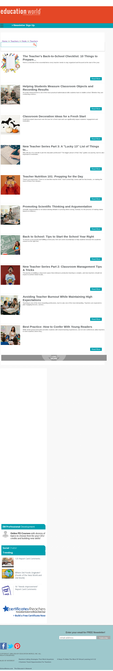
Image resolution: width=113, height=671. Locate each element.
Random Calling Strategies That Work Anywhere (36, 659)
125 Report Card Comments (27, 558)
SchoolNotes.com (6, 668)
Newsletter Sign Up (24, 25)
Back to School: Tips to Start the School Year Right (58, 236)
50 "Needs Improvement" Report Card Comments (26, 588)
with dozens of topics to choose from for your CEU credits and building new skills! (27, 536)
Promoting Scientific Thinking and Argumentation (57, 206)
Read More (96, 79)
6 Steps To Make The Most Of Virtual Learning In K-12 (76, 659)
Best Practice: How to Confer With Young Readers (57, 326)
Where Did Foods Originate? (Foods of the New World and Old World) (28, 575)
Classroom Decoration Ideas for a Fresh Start (54, 116)
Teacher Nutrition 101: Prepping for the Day (53, 176)
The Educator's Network (23, 668)
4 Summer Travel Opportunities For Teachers (35, 662)
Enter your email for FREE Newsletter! (85, 632)
